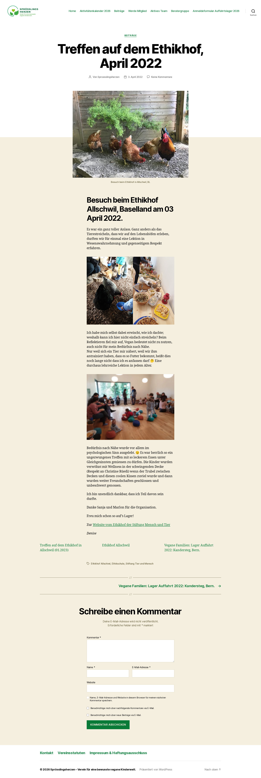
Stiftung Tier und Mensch (139, 563)
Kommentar (94, 637)
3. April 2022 (135, 76)
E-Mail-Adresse (141, 667)
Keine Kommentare (161, 76)
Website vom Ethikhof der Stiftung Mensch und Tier (131, 525)
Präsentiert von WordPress (155, 769)
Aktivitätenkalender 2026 (95, 11)
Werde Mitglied (137, 11)
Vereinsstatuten (71, 753)
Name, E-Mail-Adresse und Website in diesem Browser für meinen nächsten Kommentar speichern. (128, 699)
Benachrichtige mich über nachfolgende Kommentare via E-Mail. (122, 708)
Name (91, 667)
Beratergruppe (180, 11)
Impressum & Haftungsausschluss (118, 753)
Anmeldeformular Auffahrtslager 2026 (216, 11)
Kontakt (46, 753)
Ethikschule (118, 563)
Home (72, 11)
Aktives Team (158, 11)
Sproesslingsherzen (108, 76)
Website (91, 682)
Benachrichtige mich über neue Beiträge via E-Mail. (115, 715)
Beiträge (119, 11)
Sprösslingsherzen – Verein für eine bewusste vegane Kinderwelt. (93, 769)
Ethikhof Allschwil (116, 545)
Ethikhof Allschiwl (100, 563)
